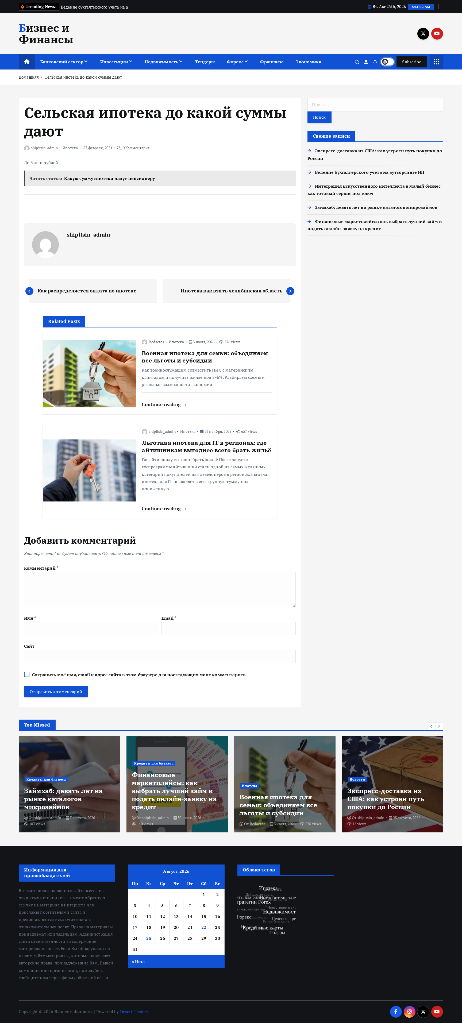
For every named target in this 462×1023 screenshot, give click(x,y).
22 (203, 927)
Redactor (156, 341)
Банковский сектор (62, 62)
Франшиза (271, 62)
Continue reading (162, 404)
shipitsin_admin (44, 147)
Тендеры (205, 62)
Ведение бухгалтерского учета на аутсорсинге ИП (369, 172)
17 (135, 927)
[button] (432, 726)
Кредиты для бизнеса (46, 779)
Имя (30, 618)
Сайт (29, 646)
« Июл (138, 961)
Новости (357, 779)
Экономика (308, 62)
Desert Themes (134, 1011)
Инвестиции (114, 62)
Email (168, 618)
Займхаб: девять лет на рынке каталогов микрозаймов (376, 207)
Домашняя (29, 77)
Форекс (235, 62)
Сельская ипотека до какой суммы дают (83, 77)
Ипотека (70, 147)
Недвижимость (161, 62)
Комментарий (41, 568)
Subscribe (411, 62)
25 (148, 938)
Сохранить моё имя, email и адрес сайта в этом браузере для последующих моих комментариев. (139, 675)
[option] (69, 784)
